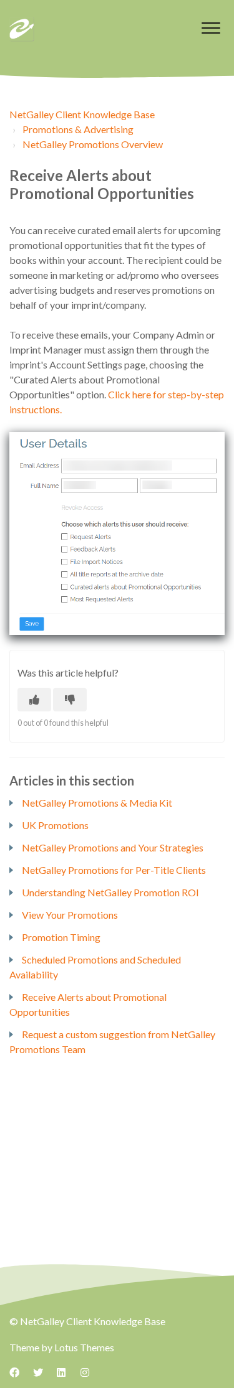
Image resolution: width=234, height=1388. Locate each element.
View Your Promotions (70, 915)
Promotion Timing (61, 937)
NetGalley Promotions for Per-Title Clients (114, 870)
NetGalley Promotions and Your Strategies (112, 847)
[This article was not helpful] (70, 699)
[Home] (21, 29)
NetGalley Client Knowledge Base (82, 114)
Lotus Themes (84, 1347)
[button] (211, 28)
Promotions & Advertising (78, 129)
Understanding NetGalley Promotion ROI (110, 892)
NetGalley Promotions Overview (92, 144)
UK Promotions (55, 825)
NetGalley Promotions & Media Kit (97, 803)
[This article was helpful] (34, 699)
